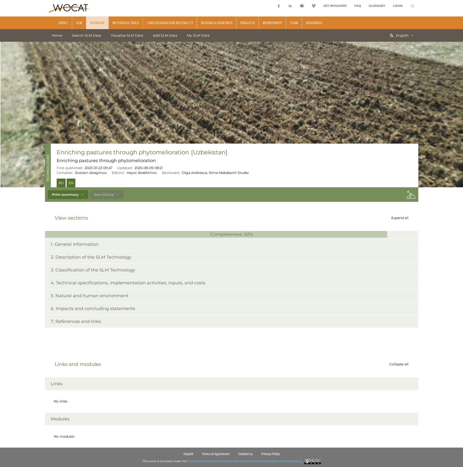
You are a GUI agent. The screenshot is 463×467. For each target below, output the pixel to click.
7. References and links (76, 321)
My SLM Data (198, 35)
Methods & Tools (126, 23)
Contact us (245, 454)
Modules (60, 419)
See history (104, 194)
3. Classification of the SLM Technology (93, 270)
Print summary (65, 194)
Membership (272, 23)
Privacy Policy (270, 454)
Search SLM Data (86, 35)
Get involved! (335, 6)
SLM (79, 23)
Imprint (188, 454)
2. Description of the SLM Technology (91, 257)
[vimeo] (313, 6)
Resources (314, 23)
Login (398, 6)
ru (61, 183)
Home (57, 35)
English (402, 35)
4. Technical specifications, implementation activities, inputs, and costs (128, 283)
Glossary (377, 6)
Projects (247, 23)
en (71, 183)
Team (294, 23)
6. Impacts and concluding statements (93, 308)
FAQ (357, 6)
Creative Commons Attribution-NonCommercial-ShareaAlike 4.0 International (245, 461)
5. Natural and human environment (89, 295)
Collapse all (399, 364)
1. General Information (75, 244)
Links (56, 383)
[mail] (302, 6)
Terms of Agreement (215, 454)
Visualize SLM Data (127, 35)
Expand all (400, 218)
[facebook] (278, 6)
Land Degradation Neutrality (170, 23)
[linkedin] (290, 6)
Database (97, 23)
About (63, 23)
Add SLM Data (165, 35)
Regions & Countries (216, 23)
